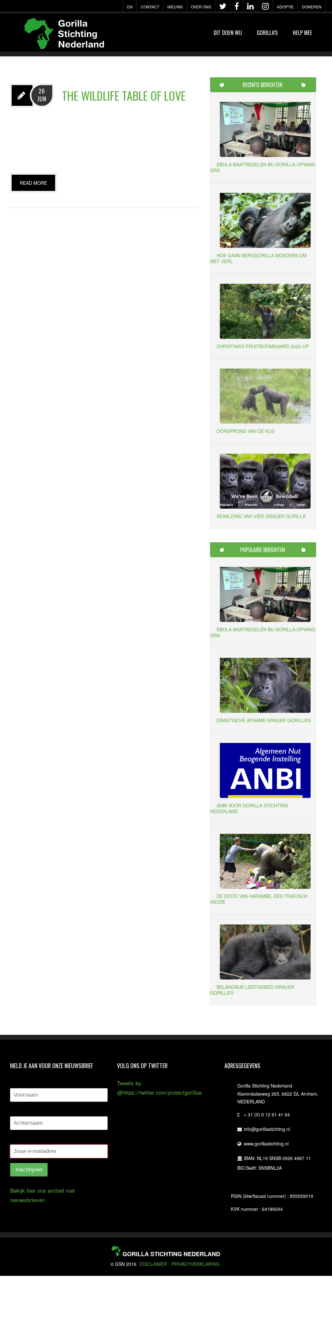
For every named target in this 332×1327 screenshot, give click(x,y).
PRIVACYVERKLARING (195, 1264)
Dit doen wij (228, 32)
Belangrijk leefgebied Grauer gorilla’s (252, 990)
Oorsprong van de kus (245, 431)
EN (130, 6)
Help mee (302, 32)
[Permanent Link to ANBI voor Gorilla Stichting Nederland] (265, 795)
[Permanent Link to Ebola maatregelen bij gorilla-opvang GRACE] (265, 154)
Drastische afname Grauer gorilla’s (264, 720)
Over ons (201, 6)
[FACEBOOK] (237, 6)
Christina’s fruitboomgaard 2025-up (263, 346)
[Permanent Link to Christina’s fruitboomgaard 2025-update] (265, 336)
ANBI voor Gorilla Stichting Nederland (249, 808)
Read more (33, 183)
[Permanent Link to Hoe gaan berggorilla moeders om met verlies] (265, 245)
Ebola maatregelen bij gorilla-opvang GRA (262, 167)
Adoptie (285, 6)
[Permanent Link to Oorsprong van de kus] (265, 421)
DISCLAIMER (153, 1264)
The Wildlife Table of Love (124, 95)
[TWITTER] (222, 6)
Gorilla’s (267, 32)
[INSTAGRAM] (265, 6)
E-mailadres (25, 1139)
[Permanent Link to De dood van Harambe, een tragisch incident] (265, 886)
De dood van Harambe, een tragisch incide (258, 899)
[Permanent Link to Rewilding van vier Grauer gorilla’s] (265, 506)
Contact (150, 6)
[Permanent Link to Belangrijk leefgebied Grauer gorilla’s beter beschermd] (265, 977)
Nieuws (175, 6)
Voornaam (23, 1082)
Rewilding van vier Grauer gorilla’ (261, 516)
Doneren (312, 6)
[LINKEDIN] (250, 6)
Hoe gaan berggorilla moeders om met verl (258, 258)
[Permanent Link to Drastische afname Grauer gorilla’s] (265, 710)
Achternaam (25, 1110)
